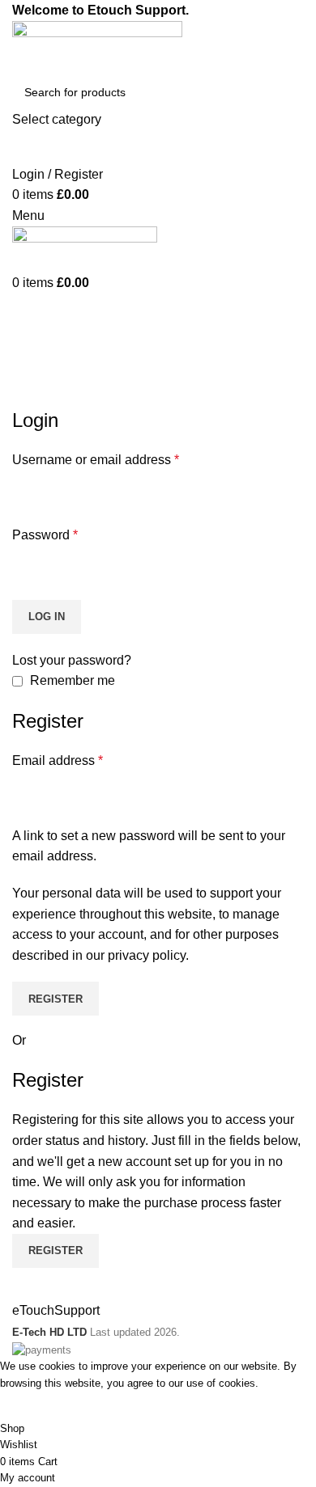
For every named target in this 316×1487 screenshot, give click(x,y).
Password (45, 535)
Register (55, 999)
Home (25, 397)
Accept (31, 1406)
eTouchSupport (56, 1310)
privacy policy (147, 955)
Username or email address (95, 460)
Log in (46, 616)
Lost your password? (71, 660)
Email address (57, 760)
